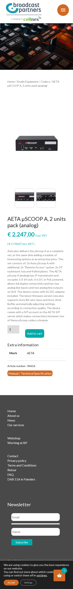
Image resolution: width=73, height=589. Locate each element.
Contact (12, 456)
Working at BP (17, 443)
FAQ (10, 474)
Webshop (13, 438)
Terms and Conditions (21, 465)
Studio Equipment (28, 81)
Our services (15, 425)
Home (11, 81)
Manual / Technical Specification (30, 373)
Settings (28, 582)
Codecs (45, 81)
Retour (12, 470)
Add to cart (34, 333)
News (11, 420)
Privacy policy (16, 460)
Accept (11, 582)
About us (13, 415)
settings (42, 575)
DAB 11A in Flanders (21, 479)
